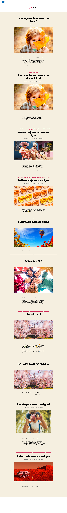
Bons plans (19, 128)
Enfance (28, 15)
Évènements (44, 128)
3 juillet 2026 (33, 81)
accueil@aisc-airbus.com (15, 504)
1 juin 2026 (33, 183)
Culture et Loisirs (24, 128)
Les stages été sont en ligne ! (33, 404)
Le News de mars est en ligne (33, 456)
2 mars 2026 (33, 459)
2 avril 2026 (33, 317)
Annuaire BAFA (33, 260)
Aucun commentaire (40, 24)
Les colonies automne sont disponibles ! (33, 77)
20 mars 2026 (33, 407)
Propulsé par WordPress (19, 510)
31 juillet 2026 (33, 24)
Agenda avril (33, 314)
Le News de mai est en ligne (33, 221)
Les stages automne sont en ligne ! (33, 20)
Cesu (18, 177)
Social (48, 177)
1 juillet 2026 (33, 138)
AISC (14, 510)
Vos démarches (33, 453)
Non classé (33, 15)
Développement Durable (33, 128)
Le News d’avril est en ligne (33, 363)
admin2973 (27, 24)
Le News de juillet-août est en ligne (33, 134)
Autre (16, 359)
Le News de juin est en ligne (33, 180)
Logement (48, 128)
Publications (37, 15)
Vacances (36, 129)
